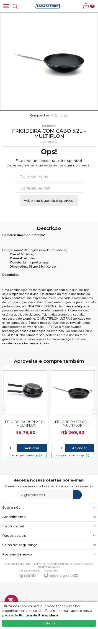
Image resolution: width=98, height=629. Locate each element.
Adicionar (32, 448)
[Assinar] (77, 494)
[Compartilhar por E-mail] (65, 115)
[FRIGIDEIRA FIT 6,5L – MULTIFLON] (72, 413)
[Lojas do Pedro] (48, 6)
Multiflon (49, 126)
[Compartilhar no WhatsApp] (56, 115)
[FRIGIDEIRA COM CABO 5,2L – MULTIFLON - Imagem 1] (49, 62)
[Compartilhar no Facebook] (52, 115)
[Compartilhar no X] (61, 115)
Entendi (49, 623)
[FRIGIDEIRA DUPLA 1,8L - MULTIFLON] (25, 413)
